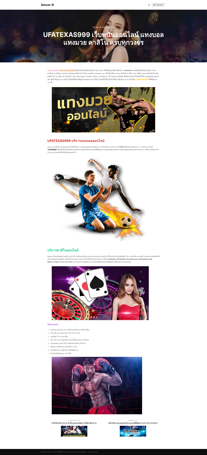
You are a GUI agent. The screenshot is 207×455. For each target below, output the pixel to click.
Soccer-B (47, 4)
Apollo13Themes (80, 452)
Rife (42, 452)
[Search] (149, 5)
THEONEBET (52, 150)
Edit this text (158, 5)
